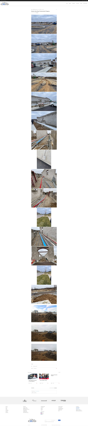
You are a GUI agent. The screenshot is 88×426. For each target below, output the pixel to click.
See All (59, 372)
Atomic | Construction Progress (54, 375)
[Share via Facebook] (31, 366)
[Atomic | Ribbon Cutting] (44, 376)
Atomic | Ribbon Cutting (43, 380)
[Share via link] (36, 366)
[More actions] (56, 9)
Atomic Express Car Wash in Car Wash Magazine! (33, 381)
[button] (70, 3)
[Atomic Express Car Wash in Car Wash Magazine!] (33, 376)
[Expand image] (44, 24)
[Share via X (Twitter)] (33, 366)
